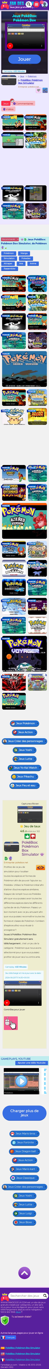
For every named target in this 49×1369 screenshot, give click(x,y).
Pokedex (26, 258)
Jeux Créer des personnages (25, 741)
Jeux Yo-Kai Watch (25, 767)
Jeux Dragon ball (25, 1151)
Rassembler (10, 268)
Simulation (9, 258)
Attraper (8, 263)
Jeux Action (25, 732)
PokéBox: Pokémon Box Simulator (22, 1359)
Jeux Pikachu (25, 776)
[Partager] (45, 90)
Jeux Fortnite (25, 1142)
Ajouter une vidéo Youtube (31, 1063)
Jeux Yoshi (25, 749)
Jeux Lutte (25, 758)
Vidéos (8, 109)
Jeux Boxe (25, 1222)
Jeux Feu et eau (25, 785)
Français (10, 1337)
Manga (24, 253)
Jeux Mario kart (25, 1169)
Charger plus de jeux (24, 1113)
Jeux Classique (25, 1177)
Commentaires (23, 103)
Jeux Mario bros (25, 1133)
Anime (33, 263)
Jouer (24, 59)
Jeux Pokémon (25, 723)
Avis (21, 263)
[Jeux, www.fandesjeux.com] (18, 5)
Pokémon (9, 253)
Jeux (6, 103)
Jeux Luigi (25, 1213)
